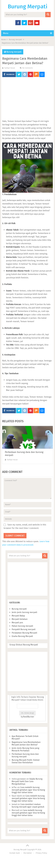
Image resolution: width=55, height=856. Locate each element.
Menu (5, 33)
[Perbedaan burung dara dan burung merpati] (27, 437)
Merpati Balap (18, 616)
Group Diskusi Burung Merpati (23, 644)
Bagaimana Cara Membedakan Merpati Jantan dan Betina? (26, 743)
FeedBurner (28, 717)
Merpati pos (17, 622)
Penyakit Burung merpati (23, 629)
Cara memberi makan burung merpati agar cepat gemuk (28, 805)
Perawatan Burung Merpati (24, 633)
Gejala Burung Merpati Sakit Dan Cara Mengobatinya (27, 781)
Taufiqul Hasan (9, 68)
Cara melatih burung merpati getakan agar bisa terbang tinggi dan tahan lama (28, 790)
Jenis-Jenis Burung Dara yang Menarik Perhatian (25, 749)
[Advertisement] (27, 98)
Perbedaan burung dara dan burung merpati (25, 755)
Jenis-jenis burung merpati (24, 612)
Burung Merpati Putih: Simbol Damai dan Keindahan (25, 761)
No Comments (27, 68)
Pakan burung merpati (22, 626)
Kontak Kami (14, 853)
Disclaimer (27, 853)
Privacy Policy (41, 853)
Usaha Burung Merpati (22, 636)
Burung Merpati (27, 6)
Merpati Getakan (20, 619)
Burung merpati (13, 52)
